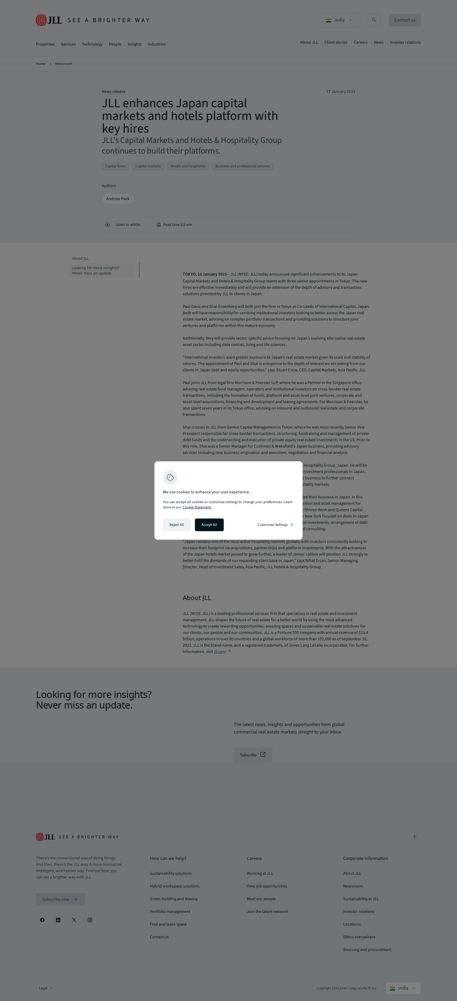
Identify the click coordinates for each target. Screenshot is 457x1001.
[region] (228, 500)
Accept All (209, 524)
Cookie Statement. (197, 507)
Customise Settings (276, 525)
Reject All (177, 524)
